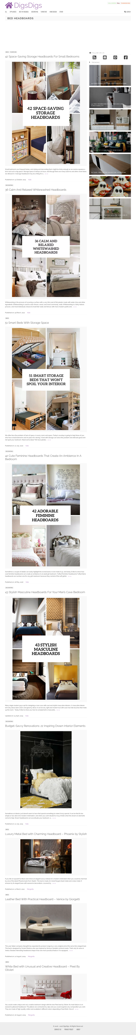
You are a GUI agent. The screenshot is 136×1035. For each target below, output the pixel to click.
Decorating (34, 12)
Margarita (30, 889)
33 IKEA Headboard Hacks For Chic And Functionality (107, 104)
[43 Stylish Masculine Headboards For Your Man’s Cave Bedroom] (46, 700)
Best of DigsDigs (23, 12)
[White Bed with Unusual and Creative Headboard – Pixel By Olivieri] (46, 999)
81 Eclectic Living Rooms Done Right (106, 150)
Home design (53, 12)
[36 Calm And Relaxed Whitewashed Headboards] (46, 296)
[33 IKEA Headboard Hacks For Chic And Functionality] (110, 97)
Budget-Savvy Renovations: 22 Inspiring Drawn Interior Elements (45, 725)
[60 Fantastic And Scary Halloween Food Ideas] (110, 186)
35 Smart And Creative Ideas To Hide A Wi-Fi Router (109, 216)
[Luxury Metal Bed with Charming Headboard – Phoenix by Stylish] (46, 873)
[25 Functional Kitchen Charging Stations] (110, 75)
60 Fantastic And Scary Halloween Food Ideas (108, 193)
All (6, 12)
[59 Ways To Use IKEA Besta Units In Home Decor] (110, 119)
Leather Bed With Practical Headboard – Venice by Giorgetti (42, 899)
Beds (7, 52)
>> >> (46, 174)
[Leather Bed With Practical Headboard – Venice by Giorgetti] (46, 940)
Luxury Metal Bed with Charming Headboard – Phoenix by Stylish (46, 834)
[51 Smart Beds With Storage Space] (46, 429)
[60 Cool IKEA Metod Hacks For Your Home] (110, 164)
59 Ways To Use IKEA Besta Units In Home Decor (108, 127)
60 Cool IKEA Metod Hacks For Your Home (108, 172)
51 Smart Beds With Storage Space (27, 322)
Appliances (13, 12)
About (78, 1029)
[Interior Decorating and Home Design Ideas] (23, 9)
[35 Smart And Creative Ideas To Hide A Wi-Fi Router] (110, 208)
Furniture (44, 12)
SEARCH (128, 12)
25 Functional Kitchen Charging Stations (108, 83)
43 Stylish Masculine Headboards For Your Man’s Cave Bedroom (45, 592)
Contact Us (57, 1029)
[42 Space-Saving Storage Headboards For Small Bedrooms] (46, 163)
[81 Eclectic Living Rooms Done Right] (110, 142)
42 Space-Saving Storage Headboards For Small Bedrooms (42, 56)
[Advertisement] (68, 36)
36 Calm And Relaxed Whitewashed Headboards (35, 189)
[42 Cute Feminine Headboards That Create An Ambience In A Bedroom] (46, 566)
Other (61, 12)
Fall (118, 3)
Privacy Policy (68, 1029)
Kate (29, 180)
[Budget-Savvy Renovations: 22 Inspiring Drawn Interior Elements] (46, 808)
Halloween (112, 3)
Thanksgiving (125, 3)
